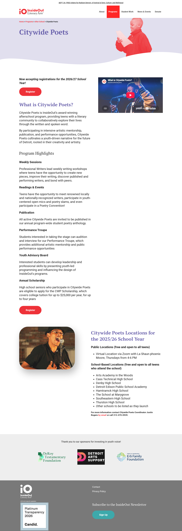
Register (30, 91)
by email (102, 415)
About (101, 12)
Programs (112, 12)
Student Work (127, 12)
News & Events (144, 12)
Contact (96, 487)
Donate (158, 12)
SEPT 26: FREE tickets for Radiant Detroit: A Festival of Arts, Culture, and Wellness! (91, 3)
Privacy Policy (99, 491)
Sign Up (103, 514)
